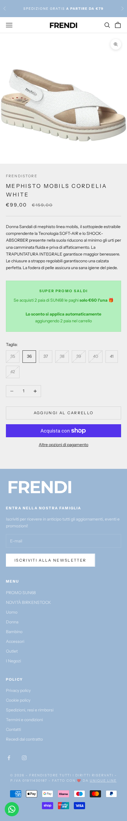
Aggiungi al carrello (64, 412)
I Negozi (13, 661)
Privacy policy (18, 690)
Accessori (15, 641)
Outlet (12, 651)
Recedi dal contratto (24, 739)
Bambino (14, 631)
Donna (12, 622)
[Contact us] (12, 809)
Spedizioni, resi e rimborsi (29, 710)
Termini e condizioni (24, 719)
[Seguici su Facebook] (9, 758)
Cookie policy (18, 700)
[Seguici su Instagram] (24, 758)
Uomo (11, 612)
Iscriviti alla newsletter (50, 560)
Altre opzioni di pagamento (63, 444)
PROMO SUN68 (21, 592)
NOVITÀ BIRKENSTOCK (28, 602)
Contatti (13, 729)
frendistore (22, 176)
